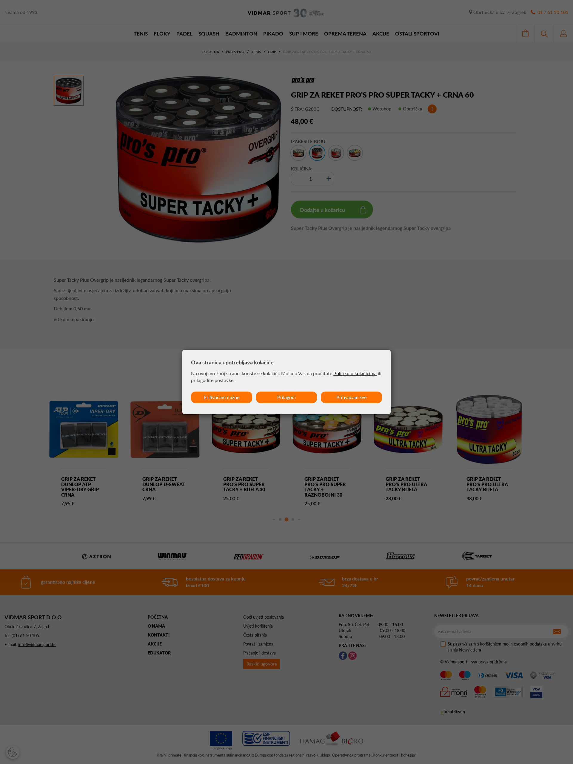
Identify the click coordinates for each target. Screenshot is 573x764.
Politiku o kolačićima (355, 373)
